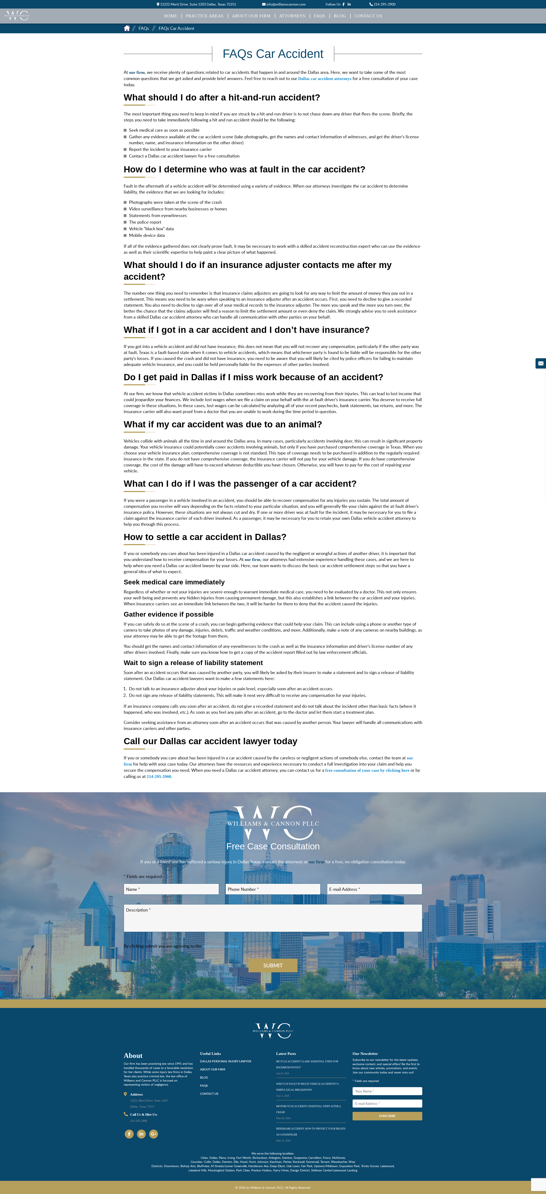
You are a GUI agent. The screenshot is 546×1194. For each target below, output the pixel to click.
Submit (273, 965)
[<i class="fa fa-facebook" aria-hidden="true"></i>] (344, 4)
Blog (340, 15)
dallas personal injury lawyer (225, 1061)
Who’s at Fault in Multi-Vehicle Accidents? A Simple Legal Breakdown (307, 1089)
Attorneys (292, 15)
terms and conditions (221, 946)
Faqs (204, 1085)
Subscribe (387, 1116)
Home (170, 15)
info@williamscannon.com (286, 4)
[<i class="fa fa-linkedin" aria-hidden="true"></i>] (349, 4)
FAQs (319, 15)
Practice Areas (205, 15)
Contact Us (368, 15)
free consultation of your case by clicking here (367, 770)
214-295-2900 (384, 4)
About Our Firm (251, 15)
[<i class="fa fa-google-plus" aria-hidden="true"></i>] (153, 1134)
